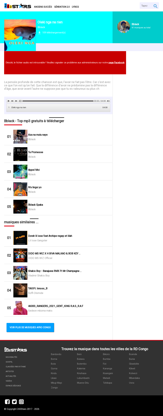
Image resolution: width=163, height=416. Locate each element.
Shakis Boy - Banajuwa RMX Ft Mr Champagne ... (55, 270)
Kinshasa (81, 373)
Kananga (107, 368)
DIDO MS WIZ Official (40, 258)
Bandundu (56, 354)
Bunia (132, 359)
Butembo (82, 363)
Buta (53, 363)
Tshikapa (107, 383)
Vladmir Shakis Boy (39, 275)
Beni (79, 354)
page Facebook (116, 62)
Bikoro (106, 354)
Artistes (10, 371)
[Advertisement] (135, 186)
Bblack (41, 27)
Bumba (106, 359)
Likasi (54, 378)
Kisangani (108, 373)
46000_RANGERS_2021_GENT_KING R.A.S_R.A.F (55, 306)
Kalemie (81, 368)
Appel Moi (34, 169)
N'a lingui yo (35, 187)
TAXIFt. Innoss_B (37, 288)
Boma (54, 359)
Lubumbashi (83, 378)
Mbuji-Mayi (56, 383)
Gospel (9, 362)
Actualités (11, 376)
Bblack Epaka (35, 204)
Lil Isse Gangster (37, 240)
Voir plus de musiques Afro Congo (30, 327)
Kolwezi (133, 373)
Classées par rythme (16, 367)
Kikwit (132, 368)
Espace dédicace (13, 386)
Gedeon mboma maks (40, 310)
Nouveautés (11, 357)
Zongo (54, 387)
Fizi (104, 363)
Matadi (106, 378)
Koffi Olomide (35, 293)
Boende (133, 354)
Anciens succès (43, 7)
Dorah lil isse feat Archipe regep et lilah (50, 235)
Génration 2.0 (62, 7)
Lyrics (75, 7)
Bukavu (81, 359)
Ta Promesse (35, 152)
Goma (54, 368)
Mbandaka (134, 378)
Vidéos (9, 381)
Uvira (131, 383)
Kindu (54, 373)
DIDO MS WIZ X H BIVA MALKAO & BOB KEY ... (54, 253)
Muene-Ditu (83, 383)
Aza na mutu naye (38, 134)
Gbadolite (134, 363)
